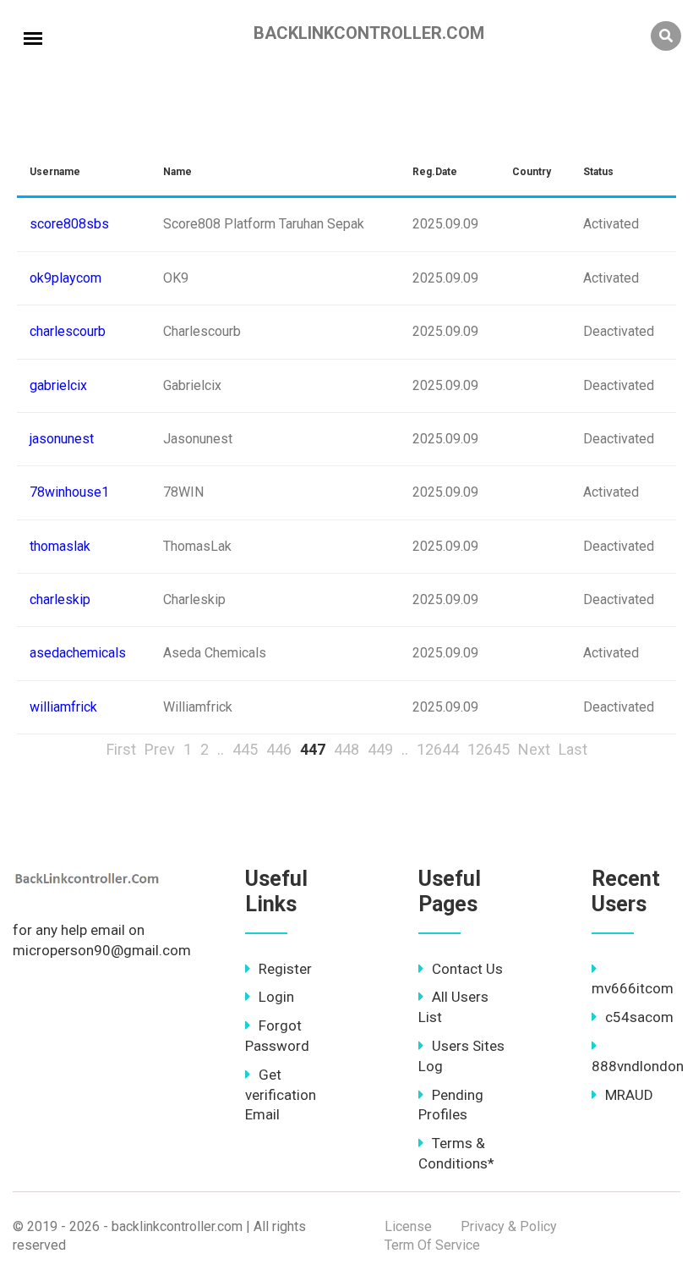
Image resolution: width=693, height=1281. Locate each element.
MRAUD (629, 1094)
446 (279, 749)
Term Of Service (432, 1245)
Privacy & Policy (509, 1226)
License (408, 1226)
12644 (438, 749)
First (121, 749)
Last (573, 749)
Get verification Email (280, 1095)
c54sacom (639, 1017)
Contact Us (467, 968)
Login (276, 996)
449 (380, 749)
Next (534, 749)
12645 (488, 749)
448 (346, 749)
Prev (160, 749)
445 (245, 749)
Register (285, 968)
